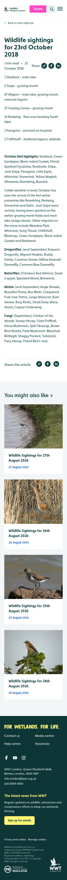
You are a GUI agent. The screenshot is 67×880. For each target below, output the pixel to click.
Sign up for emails (19, 820)
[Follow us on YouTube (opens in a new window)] (15, 758)
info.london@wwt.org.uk (20, 778)
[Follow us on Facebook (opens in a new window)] (6, 758)
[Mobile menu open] (60, 10)
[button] (44, 66)
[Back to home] (55, 853)
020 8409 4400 (13, 783)
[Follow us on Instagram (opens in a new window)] (23, 758)
